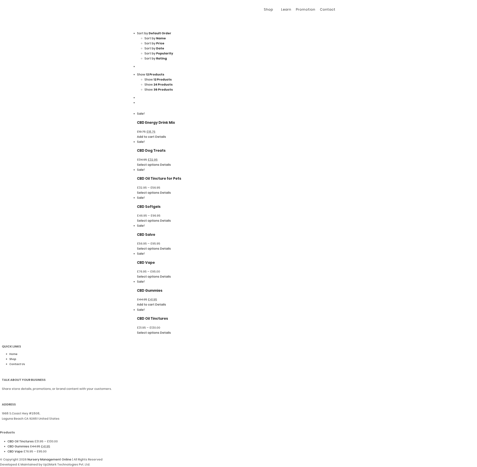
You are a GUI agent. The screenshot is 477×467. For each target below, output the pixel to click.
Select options (148, 165)
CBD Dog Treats (151, 150)
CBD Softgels (149, 206)
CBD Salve (146, 234)
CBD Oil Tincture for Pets (159, 178)
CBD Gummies (149, 290)
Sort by (155, 38)
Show (158, 79)
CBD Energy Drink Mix (156, 122)
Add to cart (145, 137)
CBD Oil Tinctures (152, 318)
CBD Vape (146, 262)
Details (160, 137)
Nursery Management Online (49, 459)
